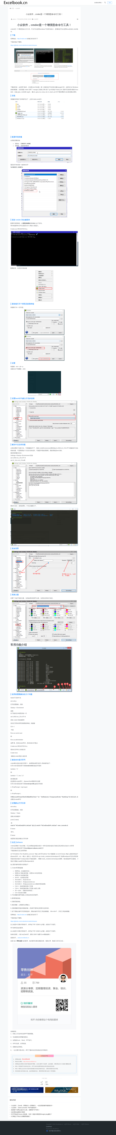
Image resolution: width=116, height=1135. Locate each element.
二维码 (46, 1084)
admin (14, 19)
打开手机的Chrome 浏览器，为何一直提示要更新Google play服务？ (31, 1114)
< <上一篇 (14, 1091)
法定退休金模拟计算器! (18, 1112)
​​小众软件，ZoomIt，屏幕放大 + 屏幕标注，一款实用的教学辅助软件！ (32, 1105)
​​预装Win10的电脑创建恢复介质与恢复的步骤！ (25, 1089)
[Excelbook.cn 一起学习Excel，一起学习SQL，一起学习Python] (16, 2)
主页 (12, 8)
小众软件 (17, 8)
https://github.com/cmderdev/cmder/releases (24, 45)
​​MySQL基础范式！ (71, 1089)
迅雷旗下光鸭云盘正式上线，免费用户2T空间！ (25, 1110)
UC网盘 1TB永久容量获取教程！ (21, 1116)
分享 (42, 1084)
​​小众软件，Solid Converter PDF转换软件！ (24, 1107)
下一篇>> (74, 1091)
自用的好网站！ (98, 2)
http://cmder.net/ (22, 38)
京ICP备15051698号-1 (54, 1131)
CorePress (49, 1126)
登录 (110, 2)
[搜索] (105, 2)
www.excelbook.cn (23, 937)
